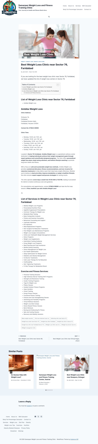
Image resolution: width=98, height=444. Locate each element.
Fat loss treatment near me (42, 318)
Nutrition (26, 425)
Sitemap (20, 431)
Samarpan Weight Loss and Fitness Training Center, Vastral (47, 377)
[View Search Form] (49, 16)
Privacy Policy (25, 428)
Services (78, 6)
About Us (71, 6)
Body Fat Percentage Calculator (73, 9)
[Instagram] (41, 416)
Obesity (23, 61)
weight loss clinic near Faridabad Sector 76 (33, 324)
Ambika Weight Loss (29, 89)
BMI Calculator (86, 6)
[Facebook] (35, 416)
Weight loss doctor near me (68, 324)
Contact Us (87, 9)
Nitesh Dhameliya (45, 382)
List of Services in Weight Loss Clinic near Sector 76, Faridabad (41, 91)
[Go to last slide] (11, 372)
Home (65, 6)
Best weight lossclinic (27, 318)
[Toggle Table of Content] (57, 84)
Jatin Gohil (25, 71)
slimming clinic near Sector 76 (58, 318)
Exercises (19, 425)
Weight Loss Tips (9, 425)
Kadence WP (74, 439)
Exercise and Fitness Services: (33, 92)
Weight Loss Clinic (39, 61)
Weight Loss (29, 61)
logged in (29, 406)
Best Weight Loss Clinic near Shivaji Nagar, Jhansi (66, 338)
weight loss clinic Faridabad (48, 321)
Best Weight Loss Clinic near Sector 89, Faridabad (31, 338)
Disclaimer (13, 431)
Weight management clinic (28, 327)
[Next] (87, 372)
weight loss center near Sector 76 (30, 321)
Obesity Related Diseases (12, 428)
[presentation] (21, 363)
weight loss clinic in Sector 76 (65, 321)
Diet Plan (21, 422)
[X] (38, 416)
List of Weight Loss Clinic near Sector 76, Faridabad (37, 87)
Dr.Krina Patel (16, 380)
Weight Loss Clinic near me (53, 324)
